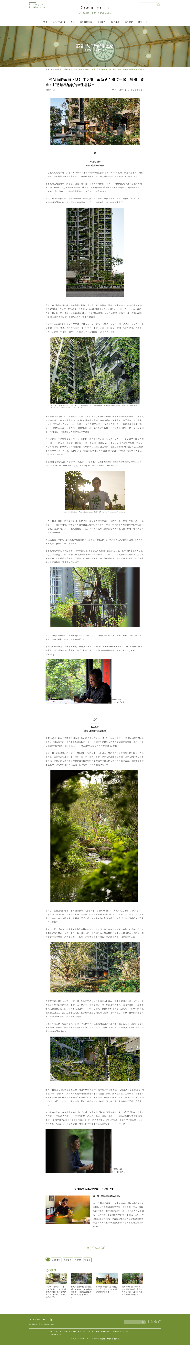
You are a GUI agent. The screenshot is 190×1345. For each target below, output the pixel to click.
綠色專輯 (129, 21)
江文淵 (87, 1259)
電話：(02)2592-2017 (85, 1331)
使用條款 (109, 1339)
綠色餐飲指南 (86, 21)
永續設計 (102, 21)
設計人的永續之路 (63, 69)
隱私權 (117, 1339)
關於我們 (142, 21)
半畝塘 (78, 1259)
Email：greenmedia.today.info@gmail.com (111, 1331)
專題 (72, 21)
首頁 (45, 21)
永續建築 (56, 1259)
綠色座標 (115, 21)
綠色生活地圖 (59, 21)
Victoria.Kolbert (86, 512)
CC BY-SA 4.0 (99, 512)
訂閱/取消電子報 (55, 1334)
